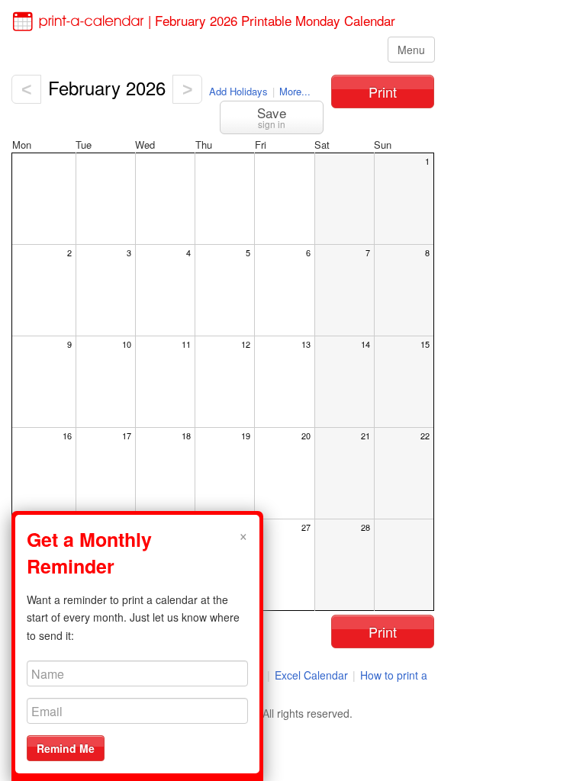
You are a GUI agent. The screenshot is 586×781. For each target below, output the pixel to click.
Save (271, 116)
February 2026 (107, 87)
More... (295, 91)
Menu (411, 49)
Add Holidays (238, 91)
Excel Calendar (313, 675)
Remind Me (66, 748)
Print (383, 91)
